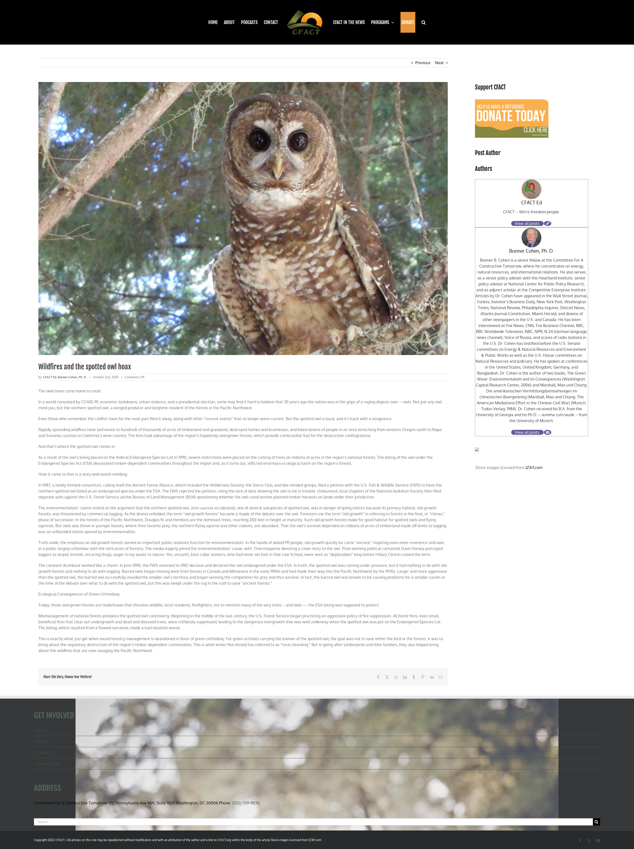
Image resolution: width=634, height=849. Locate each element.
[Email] (547, 432)
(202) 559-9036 (246, 802)
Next (439, 62)
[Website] (547, 223)
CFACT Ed (49, 377)
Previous (422, 62)
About (42, 741)
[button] (421, 22)
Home (42, 730)
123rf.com (533, 467)
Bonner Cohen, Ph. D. (72, 377)
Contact (44, 752)
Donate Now (48, 763)
